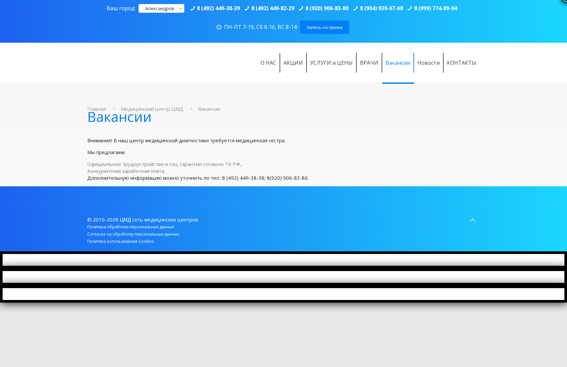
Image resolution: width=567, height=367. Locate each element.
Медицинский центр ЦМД (152, 108)
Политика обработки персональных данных (130, 227)
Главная (96, 108)
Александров (159, 8)
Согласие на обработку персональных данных (133, 234)
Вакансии (209, 108)
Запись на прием (324, 27)
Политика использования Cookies (120, 241)
